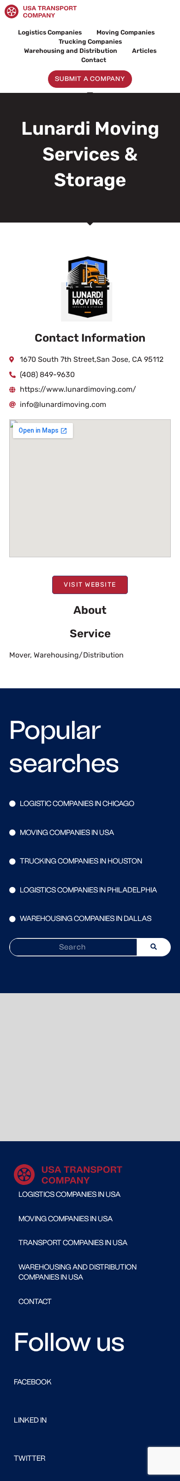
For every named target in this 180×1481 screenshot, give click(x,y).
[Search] (153, 947)
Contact (93, 59)
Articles (144, 50)
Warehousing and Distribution (70, 50)
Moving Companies (125, 32)
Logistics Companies (50, 32)
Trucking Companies (90, 41)
